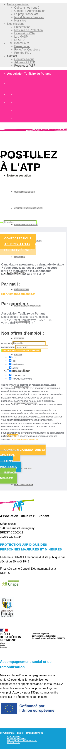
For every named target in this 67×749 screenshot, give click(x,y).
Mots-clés (6, 343)
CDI (14, 361)
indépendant (18, 365)
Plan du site (13, 743)
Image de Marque (34, 733)
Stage (15, 368)
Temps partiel (19, 372)
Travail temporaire (22, 379)
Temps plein (18, 375)
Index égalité (14, 737)
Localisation (7, 347)
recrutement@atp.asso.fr (18, 293)
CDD (14, 357)
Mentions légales (16, 739)
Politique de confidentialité (22, 741)
